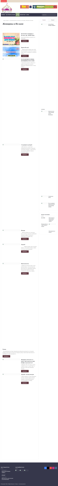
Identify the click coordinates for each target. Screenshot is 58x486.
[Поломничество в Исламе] (52, 227)
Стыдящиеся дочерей (26, 145)
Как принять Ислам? (10, 14)
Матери (23, 230)
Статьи (17, 14)
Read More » (24, 55)
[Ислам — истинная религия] (7, 8)
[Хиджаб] (11, 253)
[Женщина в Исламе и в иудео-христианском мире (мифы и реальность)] (11, 364)
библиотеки (22, 14)
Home (4, 20)
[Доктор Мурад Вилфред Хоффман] (44, 66)
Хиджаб (23, 244)
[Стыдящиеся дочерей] (11, 186)
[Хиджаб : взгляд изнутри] (11, 416)
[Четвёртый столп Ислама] (26, 471)
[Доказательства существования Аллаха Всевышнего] (44, 153)
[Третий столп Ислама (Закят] (22, 471)
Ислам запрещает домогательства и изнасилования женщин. (51, 205)
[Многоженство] (11, 305)
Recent (52, 20)
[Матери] (11, 236)
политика (43, 109)
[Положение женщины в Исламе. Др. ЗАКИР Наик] (11, 39)
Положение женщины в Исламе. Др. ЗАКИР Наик (27, 34)
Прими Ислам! (25, 47)
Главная (3, 14)
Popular (44, 20)
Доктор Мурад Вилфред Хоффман (51, 25)
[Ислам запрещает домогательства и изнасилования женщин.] (44, 206)
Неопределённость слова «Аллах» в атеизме (44, 225)
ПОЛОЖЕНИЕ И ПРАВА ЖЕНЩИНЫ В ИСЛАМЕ (27, 60)
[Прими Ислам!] (11, 52)
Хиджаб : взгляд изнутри (27, 374)
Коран (27, 14)
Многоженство (25, 263)
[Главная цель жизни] (44, 199)
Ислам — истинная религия (11, 20)
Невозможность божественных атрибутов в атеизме (51, 219)
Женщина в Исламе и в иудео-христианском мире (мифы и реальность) (28, 361)
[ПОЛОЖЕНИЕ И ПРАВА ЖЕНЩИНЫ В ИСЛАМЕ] (11, 100)
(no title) (43, 217)
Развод (4, 349)
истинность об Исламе (21, 20)
